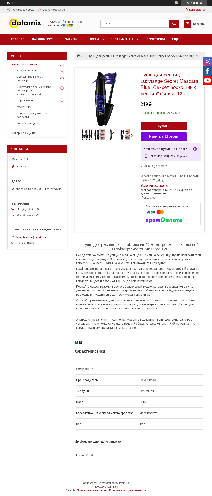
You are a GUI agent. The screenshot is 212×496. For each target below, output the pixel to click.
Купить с (156, 136)
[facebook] (76, 342)
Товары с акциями (24, 133)
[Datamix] (25, 28)
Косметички (155, 39)
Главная (17, 39)
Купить (164, 126)
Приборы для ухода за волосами (32, 115)
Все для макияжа (28, 70)
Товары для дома (28, 123)
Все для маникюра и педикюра (30, 78)
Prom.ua (124, 483)
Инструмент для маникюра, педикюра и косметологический (34, 90)
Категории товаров (24, 64)
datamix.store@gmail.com (31, 237)
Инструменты (121, 39)
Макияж (71, 39)
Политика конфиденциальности (128, 490)
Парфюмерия (42, 39)
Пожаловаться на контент (92, 490)
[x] (80, 342)
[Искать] (174, 24)
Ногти (94, 39)
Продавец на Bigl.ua (106, 486)
